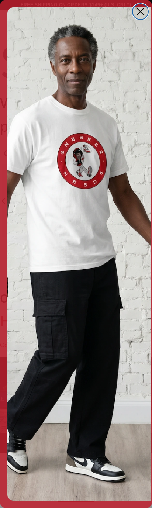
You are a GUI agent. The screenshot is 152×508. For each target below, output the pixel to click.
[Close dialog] (140, 12)
